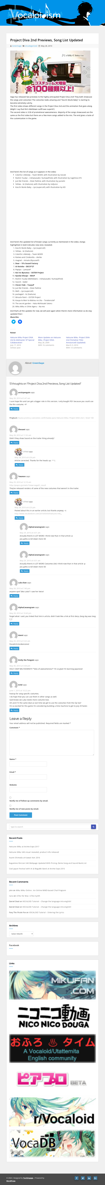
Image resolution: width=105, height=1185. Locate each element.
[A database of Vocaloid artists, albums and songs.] (52, 1143)
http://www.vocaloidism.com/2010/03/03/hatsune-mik (37, 513)
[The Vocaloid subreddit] (52, 1111)
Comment (14, 727)
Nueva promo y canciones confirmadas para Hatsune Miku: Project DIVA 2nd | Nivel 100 (56, 418)
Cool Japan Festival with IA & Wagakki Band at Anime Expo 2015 (37, 868)
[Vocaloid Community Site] (52, 1080)
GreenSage (17, 46)
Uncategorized (31, 46)
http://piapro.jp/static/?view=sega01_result (27, 485)
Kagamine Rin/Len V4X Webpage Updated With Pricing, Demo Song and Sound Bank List (47, 863)
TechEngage (28, 1178)
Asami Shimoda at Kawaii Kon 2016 (24, 857)
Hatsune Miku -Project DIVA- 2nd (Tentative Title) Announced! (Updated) (78, 340)
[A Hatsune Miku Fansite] (52, 985)
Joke (11, 890)
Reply (15, 409)
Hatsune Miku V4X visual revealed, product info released (34, 852)
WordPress (10, 1181)
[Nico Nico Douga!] (52, 1016)
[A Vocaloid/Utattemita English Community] (52, 1048)
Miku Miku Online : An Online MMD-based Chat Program (41, 890)
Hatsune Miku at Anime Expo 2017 (24, 846)
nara (11, 896)
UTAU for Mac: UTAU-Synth (28, 896)
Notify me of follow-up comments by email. (28, 801)
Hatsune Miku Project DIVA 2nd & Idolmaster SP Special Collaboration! (22, 340)
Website (13, 785)
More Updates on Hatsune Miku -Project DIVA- (49, 338)
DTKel (25, 451)
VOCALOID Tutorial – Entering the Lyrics (46, 912)
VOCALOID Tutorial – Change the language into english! (47, 901)
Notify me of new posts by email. (24, 809)
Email (12, 772)
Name (12, 759)
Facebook (14, 945)
